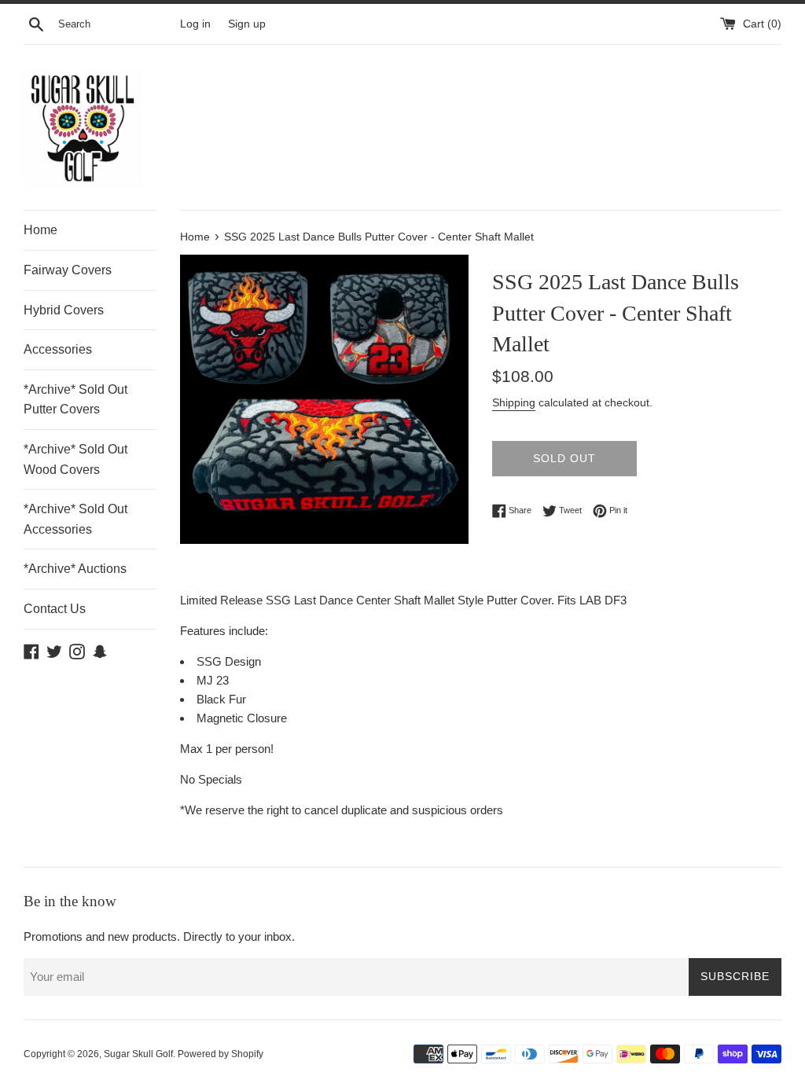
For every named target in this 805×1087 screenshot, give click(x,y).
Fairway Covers (68, 270)
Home (40, 230)
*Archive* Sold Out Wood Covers (75, 459)
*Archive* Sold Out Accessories (75, 519)
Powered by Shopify (220, 1053)
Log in (195, 24)
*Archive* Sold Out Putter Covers (75, 400)
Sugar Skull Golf (138, 1053)
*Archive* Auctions (75, 568)
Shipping (513, 402)
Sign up (247, 24)
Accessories (58, 349)
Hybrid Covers (64, 310)
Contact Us (55, 608)
